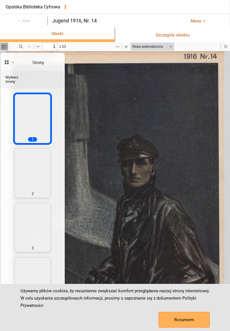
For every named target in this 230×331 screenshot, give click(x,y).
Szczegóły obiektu (173, 35)
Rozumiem (184, 319)
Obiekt (57, 33)
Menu (196, 21)
